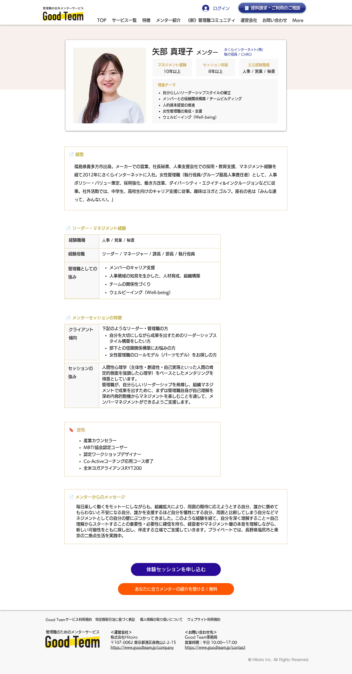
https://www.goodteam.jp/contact (215, 647)
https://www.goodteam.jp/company (142, 647)
